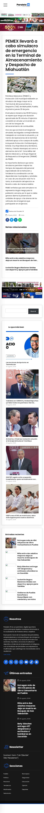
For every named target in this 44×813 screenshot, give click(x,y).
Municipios (25, 774)
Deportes (25, 789)
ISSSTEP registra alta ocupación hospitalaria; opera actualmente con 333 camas (21, 478)
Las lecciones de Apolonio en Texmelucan (17, 363)
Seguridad (25, 778)
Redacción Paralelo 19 (16, 211)
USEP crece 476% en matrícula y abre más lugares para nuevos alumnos (20, 517)
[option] (22, 84)
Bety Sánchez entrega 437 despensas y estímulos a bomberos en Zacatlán (27, 569)
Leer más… (7, 654)
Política (6, 778)
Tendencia (7, 785)
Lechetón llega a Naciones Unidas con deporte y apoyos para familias (22, 268)
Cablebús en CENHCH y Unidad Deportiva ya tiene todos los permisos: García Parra (22, 402)
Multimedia (7, 789)
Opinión (24, 785)
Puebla (6, 774)
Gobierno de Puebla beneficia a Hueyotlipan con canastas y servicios (26, 596)
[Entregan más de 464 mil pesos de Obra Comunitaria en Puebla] (22, 243)
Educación (25, 782)
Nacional (7, 782)
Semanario (7, 793)
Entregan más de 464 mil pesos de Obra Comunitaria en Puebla (21, 250)
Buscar (33, 311)
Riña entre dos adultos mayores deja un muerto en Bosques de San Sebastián (21, 260)
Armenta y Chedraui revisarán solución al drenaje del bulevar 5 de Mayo (21, 440)
